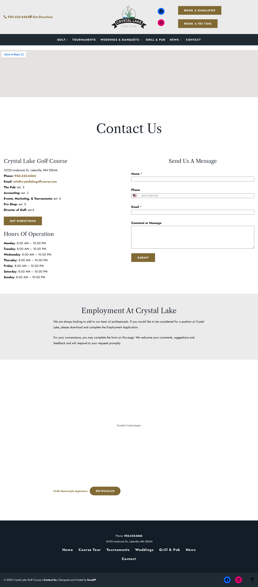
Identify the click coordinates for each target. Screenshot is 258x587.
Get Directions (42, 17)
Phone (135, 190)
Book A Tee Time (198, 24)
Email (136, 207)
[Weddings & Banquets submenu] (140, 39)
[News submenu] (180, 39)
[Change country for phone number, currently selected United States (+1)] (135, 195)
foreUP (91, 580)
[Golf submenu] (67, 39)
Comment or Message (146, 223)
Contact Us (49, 580)
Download (105, 491)
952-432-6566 (18, 17)
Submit (143, 257)
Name (136, 174)
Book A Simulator (200, 10)
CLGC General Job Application (70, 491)
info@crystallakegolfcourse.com (35, 181)
